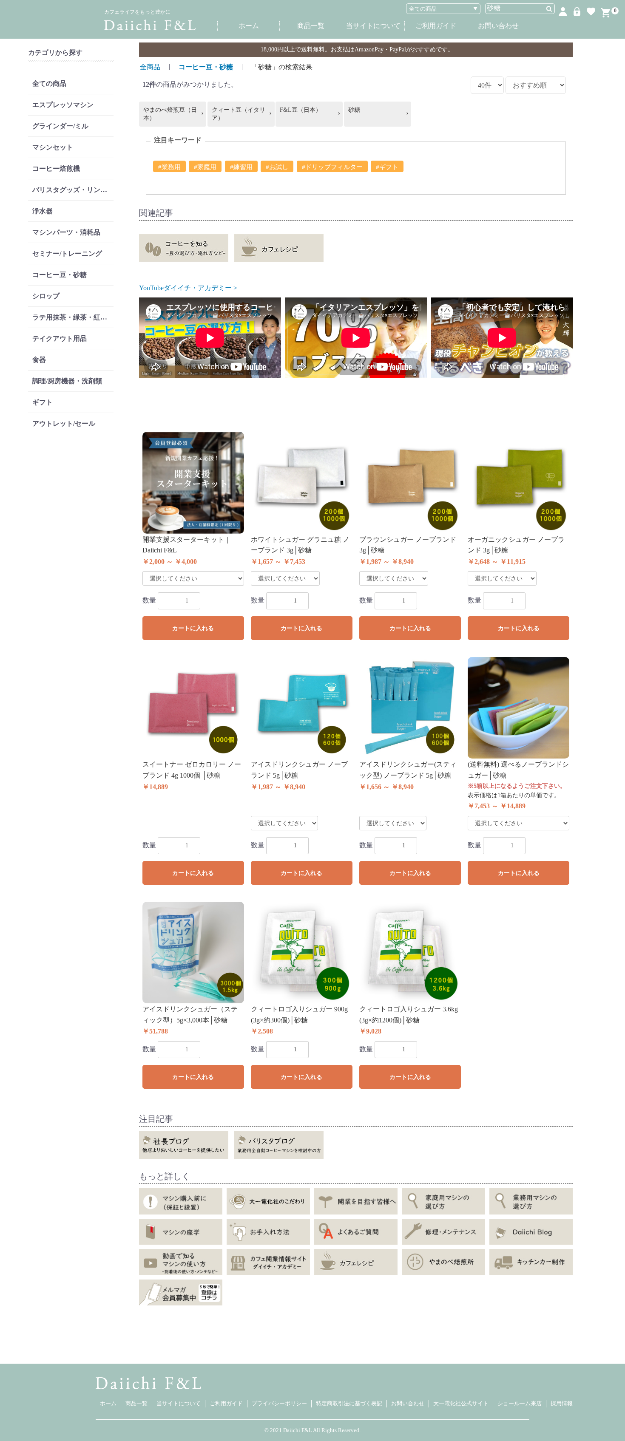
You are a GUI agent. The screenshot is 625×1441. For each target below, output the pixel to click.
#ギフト (387, 167)
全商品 (150, 67)
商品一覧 (310, 25)
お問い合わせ (498, 25)
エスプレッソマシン (63, 104)
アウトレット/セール (63, 423)
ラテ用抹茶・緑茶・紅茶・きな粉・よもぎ (73, 317)
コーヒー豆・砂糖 (59, 274)
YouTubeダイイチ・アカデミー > (188, 288)
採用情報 (562, 1403)
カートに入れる (193, 628)
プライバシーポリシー (279, 1403)
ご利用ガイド (435, 25)
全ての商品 (49, 83)
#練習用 (241, 167)
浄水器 (42, 211)
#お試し (277, 167)
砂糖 (354, 110)
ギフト (42, 402)
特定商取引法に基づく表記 (349, 1403)
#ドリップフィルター (332, 167)
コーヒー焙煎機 (56, 168)
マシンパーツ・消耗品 (66, 232)
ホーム (249, 25)
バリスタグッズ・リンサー (73, 189)
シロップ (46, 296)
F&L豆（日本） (300, 110)
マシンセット (52, 147)
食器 (39, 359)
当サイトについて (373, 25)
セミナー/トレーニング (67, 253)
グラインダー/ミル (60, 126)
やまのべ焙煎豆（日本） (170, 114)
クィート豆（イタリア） (238, 114)
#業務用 (169, 167)
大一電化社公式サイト (461, 1403)
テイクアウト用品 (59, 338)
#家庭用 (205, 167)
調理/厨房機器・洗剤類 (67, 381)
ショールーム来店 (519, 1403)
